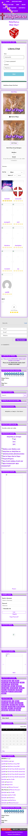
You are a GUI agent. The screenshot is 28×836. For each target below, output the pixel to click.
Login (4, 7)
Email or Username (7, 598)
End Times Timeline (14, 682)
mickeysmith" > (11, 662)
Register (15, 614)
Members (4, 166)
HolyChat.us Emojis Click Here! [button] (10, 85)
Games (22, 682)
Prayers (11, 459)
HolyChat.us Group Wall (13, 763)
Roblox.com (15, 449)
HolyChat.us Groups (14, 437)
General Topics (6, 684)
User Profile (22, 7)
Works (4, 693)
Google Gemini (5, 686)
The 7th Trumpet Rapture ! (15, 691)
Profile (4, 690)
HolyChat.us (14, 22)
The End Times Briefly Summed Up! (16, 769)
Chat (17, 680)
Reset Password (12, 7)
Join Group (14, 143)
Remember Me (7, 608)
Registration (9, 782)
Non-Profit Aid (18, 461)
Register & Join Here (8, 4)
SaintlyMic (19, 690)
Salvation (4, 691)
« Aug (2, 751)
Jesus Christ (5, 688)
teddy (2, 782)
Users (17, 4)
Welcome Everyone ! (14, 787)
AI (13, 680)
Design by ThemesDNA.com (14, 834)
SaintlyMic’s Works (17, 1)
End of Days (14, 92)
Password (4, 603)
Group (13, 686)
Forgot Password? (14, 617)
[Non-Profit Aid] (14, 479)
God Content (14, 684)
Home (7, 1)
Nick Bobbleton (5, 761)
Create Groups (14, 11)
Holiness (19, 686)
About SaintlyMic (6, 680)
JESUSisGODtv (19, 454)
